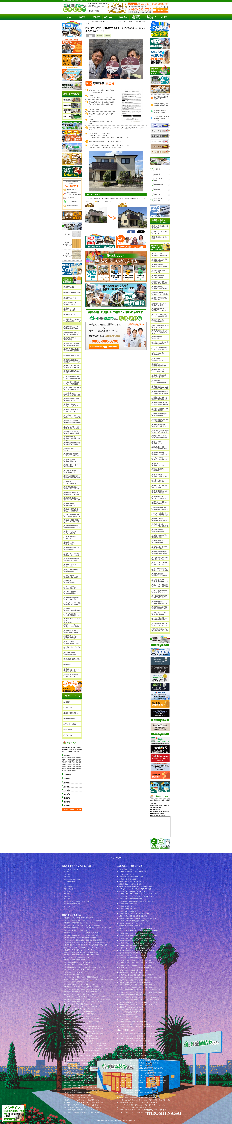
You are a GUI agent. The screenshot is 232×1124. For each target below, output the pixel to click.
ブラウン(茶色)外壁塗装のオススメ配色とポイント (160, 591)
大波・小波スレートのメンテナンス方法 (71, 675)
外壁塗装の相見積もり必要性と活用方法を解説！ (160, 282)
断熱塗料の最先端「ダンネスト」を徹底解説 (160, 525)
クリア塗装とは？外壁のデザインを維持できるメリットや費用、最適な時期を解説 (142, 1080)
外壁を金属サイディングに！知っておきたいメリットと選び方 (137, 940)
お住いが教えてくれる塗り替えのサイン (71, 303)
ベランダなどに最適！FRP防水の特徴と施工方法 (72, 614)
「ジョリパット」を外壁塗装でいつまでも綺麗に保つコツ (80, 1041)
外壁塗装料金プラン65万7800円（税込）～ (131, 881)
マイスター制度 (68, 886)
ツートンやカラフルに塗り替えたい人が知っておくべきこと (161, 118)
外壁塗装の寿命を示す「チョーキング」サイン (71, 405)
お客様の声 (96, 17)
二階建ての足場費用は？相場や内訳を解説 (159, 414)
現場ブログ (67, 874)
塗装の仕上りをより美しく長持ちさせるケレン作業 (72, 432)
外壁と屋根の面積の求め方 (72, 659)
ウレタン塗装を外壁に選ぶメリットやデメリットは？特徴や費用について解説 (141, 1078)
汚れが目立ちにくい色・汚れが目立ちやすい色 (161, 104)
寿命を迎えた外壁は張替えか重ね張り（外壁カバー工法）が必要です (139, 918)
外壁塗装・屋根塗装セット (72, 110)
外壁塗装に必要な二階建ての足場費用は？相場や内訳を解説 (136, 1026)
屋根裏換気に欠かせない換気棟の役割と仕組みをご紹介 (80, 1063)
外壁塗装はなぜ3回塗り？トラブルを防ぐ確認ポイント (79, 1009)
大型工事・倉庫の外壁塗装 (127, 1014)
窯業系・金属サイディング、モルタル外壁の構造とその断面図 (82, 1038)
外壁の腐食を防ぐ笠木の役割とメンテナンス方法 (72, 488)
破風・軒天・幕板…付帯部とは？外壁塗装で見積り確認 (135, 960)
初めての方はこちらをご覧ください (129, 869)
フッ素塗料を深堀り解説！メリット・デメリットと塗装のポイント (83, 1105)
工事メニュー (109, 17)
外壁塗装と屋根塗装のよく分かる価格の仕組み (132, 871)
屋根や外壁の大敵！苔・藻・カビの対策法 (159, 497)
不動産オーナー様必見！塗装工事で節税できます (159, 398)
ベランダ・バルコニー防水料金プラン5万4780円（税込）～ (136, 889)
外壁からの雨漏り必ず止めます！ (128, 903)
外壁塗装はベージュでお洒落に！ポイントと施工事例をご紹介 (82, 1100)
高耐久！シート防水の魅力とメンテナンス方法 (71, 626)
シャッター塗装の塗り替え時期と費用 (70, 587)
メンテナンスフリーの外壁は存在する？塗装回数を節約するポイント (83, 977)
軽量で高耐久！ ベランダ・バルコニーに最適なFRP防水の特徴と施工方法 (85, 1055)
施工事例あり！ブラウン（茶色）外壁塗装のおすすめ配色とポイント (83, 1102)
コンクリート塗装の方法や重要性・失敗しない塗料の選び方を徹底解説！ (140, 999)
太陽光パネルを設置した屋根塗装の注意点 (159, 503)
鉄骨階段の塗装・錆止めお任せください (71, 565)
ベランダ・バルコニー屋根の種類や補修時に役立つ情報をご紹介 (82, 1051)
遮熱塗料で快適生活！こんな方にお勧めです (132, 1053)
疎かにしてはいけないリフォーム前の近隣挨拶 (159, 315)
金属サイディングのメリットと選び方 (70, 532)
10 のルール (67, 884)
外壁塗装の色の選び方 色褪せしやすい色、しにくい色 (79, 923)
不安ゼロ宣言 (68, 891)
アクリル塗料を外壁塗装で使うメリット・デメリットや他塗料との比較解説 (141, 1075)
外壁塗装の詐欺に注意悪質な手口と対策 (159, 304)
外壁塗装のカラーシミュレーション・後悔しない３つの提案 (81, 932)
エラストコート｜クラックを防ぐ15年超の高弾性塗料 (134, 1058)
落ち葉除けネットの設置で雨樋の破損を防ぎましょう (134, 980)
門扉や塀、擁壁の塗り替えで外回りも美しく (132, 923)
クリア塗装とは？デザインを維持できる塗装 (72, 394)
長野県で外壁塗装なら (71, 713)
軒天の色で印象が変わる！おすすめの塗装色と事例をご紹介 (136, 967)
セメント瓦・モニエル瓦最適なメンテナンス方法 (71, 554)
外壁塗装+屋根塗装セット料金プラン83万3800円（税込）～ (136, 886)
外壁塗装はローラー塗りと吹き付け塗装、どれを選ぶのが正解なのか (83, 1028)
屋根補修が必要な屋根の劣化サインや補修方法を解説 (134, 982)
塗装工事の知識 (69, 287)
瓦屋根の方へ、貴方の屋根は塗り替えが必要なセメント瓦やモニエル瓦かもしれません (144, 958)
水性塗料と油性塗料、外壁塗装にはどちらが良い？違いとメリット (138, 1095)
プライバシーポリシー (71, 724)
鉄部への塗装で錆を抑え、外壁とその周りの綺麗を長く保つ (136, 985)
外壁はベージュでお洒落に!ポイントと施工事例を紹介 (160, 585)
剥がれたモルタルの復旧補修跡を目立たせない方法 (72, 421)
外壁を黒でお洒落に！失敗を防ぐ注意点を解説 (159, 574)
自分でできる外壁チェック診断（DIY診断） (76, 964)
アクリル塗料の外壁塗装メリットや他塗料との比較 (72, 377)
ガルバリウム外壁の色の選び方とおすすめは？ (77, 982)
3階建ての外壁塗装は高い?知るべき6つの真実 (160, 326)
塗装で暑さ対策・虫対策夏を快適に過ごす (71, 399)
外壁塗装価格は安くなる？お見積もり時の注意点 (72, 333)
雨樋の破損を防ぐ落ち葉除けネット (69, 504)
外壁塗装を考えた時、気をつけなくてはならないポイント (80, 1006)
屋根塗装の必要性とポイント (127, 908)
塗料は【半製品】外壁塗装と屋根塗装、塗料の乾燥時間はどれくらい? (84, 1026)
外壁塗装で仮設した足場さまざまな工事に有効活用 (160, 403)
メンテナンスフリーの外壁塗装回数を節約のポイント (160, 343)
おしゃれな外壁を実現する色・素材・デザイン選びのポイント (82, 1087)
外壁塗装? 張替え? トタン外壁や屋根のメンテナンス (134, 943)
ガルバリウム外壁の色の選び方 (158, 354)
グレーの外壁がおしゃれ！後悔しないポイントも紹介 (160, 569)
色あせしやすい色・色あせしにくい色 (160, 111)
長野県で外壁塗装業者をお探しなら (74, 903)
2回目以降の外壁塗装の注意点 (157, 359)
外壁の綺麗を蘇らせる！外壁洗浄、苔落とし (159, 492)
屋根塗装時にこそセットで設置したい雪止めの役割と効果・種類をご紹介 (140, 977)
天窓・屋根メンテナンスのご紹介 (71, 482)
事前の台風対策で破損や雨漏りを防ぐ (158, 530)
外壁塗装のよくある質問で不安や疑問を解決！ (160, 260)
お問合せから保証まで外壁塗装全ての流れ (131, 876)
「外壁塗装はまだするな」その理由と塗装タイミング (72, 320)
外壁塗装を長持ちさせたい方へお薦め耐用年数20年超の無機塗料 (137, 1097)
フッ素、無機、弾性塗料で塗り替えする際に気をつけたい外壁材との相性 (85, 1043)
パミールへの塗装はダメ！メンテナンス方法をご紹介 (160, 514)
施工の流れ (123, 17)
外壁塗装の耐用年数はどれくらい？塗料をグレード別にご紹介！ (82, 984)
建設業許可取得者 (69, 718)
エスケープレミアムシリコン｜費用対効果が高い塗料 (134, 1048)
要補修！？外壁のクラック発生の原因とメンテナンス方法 (80, 994)
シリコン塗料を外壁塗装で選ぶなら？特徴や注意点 (72, 388)
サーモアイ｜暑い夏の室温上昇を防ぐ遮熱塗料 (132, 1038)
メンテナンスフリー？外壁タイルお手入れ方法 (159, 458)
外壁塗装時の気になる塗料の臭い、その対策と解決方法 (80, 950)
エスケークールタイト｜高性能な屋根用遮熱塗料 (133, 1051)
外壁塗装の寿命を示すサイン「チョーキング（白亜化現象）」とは (83, 991)
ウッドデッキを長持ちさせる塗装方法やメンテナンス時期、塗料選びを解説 (141, 992)
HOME (88, 21)
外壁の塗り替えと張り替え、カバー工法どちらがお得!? (80, 969)
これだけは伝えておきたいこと (73, 879)
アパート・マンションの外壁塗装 (128, 1017)
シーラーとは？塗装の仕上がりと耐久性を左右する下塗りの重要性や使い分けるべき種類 (144, 1100)
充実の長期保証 (68, 889)
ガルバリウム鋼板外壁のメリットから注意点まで (159, 348)
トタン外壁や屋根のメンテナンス (70, 537)
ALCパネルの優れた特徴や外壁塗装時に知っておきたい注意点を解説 (83, 1033)
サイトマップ (68, 735)
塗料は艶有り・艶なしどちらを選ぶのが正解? (159, 447)
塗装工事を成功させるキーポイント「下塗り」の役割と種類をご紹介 (139, 1102)
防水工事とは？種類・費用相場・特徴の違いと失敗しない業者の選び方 (84, 1053)
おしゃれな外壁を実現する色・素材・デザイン (160, 558)
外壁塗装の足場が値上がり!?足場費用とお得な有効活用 (135, 1024)
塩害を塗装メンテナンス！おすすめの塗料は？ (72, 637)
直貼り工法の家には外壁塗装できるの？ (158, 442)
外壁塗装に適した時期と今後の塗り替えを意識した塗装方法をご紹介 (83, 987)
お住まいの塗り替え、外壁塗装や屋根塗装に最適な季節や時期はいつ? (84, 989)
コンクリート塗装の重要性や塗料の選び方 (71, 592)
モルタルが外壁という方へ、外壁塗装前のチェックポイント (136, 1107)
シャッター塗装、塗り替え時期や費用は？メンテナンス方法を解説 (138, 997)
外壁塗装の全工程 (69, 314)
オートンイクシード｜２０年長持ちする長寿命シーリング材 (136, 1070)
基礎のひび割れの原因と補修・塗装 (157, 541)
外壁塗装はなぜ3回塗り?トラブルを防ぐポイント (71, 454)
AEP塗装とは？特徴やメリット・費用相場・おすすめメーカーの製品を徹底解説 (142, 1082)
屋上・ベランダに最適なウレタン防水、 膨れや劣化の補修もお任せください (85, 1058)
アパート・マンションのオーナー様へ (159, 232)
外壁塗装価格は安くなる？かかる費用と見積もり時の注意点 (136, 896)
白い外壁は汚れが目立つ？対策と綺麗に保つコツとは (160, 580)
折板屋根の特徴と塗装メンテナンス (69, 543)
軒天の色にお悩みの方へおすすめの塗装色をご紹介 (72, 476)
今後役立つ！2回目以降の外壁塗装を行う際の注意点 (134, 921)
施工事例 (82, 17)
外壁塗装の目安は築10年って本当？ (69, 309)
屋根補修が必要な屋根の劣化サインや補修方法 (71, 510)
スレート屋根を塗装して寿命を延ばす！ (130, 1012)
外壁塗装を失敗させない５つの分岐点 (159, 271)
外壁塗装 (72, 99)
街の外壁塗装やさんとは (71, 869)
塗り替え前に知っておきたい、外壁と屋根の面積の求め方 (80, 1036)
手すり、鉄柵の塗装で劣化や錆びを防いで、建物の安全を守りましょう (139, 990)
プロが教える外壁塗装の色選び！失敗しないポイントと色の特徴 (82, 920)
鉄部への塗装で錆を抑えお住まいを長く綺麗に (71, 559)
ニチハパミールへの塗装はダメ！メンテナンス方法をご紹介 (81, 1070)
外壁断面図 (67, 664)
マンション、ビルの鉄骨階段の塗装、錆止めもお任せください (137, 987)
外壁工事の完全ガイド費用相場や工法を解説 (71, 327)
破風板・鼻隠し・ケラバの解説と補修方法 (72, 465)
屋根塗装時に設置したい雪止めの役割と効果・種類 (72, 499)
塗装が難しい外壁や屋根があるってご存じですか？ (160, 431)
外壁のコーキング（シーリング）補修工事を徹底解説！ (135, 938)
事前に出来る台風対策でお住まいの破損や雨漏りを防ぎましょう (82, 1075)
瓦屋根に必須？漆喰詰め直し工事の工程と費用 (132, 953)
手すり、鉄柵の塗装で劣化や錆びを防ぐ (71, 570)
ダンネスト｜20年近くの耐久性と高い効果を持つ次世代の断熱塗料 (138, 1063)
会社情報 (66, 894)
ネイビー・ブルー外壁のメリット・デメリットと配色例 (80, 1090)
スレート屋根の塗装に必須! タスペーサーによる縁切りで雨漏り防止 (83, 1021)
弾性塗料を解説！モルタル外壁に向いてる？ (160, 602)
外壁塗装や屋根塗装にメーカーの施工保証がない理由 (160, 392)
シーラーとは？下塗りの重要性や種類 (159, 381)
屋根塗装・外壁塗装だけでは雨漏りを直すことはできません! (81, 955)
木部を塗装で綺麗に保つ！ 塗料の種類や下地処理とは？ (80, 1068)
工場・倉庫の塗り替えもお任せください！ (160, 227)
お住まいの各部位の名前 (71, 355)
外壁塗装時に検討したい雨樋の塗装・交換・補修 (71, 493)
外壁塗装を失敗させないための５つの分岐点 (76, 930)
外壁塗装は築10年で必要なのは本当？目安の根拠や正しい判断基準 (83, 940)
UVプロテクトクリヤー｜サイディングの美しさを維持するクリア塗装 (139, 1060)
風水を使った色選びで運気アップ (161, 98)
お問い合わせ (68, 729)
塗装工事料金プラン (136, 17)
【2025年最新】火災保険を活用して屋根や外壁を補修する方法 (137, 901)
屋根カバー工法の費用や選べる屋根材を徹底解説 (71, 350)
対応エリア (67, 896)
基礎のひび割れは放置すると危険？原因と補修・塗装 (79, 1080)
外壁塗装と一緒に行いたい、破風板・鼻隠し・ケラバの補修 (136, 962)
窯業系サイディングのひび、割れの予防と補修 (159, 436)
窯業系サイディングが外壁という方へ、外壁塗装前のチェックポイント (139, 1110)
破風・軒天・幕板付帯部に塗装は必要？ (71, 460)
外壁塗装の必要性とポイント (127, 906)
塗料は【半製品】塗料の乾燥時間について (71, 642)
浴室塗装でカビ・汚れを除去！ (70, 581)
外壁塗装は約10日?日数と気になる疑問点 (159, 309)
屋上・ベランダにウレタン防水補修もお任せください (72, 620)
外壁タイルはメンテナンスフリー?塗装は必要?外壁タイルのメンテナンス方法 (141, 948)
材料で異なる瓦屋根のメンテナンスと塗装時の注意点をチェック (137, 955)
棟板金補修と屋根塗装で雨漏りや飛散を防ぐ (71, 598)
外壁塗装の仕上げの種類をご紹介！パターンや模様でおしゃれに (82, 1112)
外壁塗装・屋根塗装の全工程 (127, 879)
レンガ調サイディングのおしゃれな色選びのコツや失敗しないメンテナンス (85, 996)
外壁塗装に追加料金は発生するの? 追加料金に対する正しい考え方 (138, 935)
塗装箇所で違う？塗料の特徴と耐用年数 (159, 365)
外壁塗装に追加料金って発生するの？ (158, 276)
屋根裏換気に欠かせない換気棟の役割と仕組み (71, 631)
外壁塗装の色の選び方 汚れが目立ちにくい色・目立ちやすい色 (82, 925)
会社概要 (163, 17)
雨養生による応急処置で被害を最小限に (159, 536)
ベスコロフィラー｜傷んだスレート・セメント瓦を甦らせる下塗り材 (139, 1043)
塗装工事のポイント (70, 298)
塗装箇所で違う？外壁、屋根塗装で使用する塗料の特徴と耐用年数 (138, 1087)
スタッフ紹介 (68, 707)
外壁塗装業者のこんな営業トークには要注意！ (160, 420)
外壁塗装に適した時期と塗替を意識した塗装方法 (71, 366)
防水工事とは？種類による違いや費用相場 (72, 609)
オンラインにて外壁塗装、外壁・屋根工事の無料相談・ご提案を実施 (139, 930)
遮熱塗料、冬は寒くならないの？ (128, 1085)
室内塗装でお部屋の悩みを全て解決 (129, 926)
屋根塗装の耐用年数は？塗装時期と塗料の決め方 (159, 552)
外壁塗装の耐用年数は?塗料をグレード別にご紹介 (72, 361)
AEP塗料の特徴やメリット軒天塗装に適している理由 (160, 630)
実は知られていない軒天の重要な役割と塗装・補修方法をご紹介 (137, 965)
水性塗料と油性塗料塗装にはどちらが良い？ (159, 453)
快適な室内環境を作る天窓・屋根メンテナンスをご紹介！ (135, 970)
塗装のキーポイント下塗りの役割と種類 (158, 370)
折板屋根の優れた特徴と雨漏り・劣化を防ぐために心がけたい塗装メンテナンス (142, 945)
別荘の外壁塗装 (123, 1019)
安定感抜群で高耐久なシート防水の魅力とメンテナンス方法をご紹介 (83, 1060)
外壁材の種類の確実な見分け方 (157, 337)
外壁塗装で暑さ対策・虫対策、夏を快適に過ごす (133, 1021)
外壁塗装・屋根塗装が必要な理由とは (75, 959)
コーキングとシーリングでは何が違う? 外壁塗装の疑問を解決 (81, 1031)
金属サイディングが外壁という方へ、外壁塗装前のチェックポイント (139, 1112)
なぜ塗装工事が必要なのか (72, 292)
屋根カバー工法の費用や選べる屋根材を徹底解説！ (134, 916)
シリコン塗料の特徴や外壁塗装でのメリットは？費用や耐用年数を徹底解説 (141, 1073)
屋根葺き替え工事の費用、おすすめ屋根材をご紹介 (134, 913)
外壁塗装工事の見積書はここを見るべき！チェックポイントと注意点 (139, 894)
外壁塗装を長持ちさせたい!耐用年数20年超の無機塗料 (160, 387)
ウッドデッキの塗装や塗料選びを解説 (71, 576)
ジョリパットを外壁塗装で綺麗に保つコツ (160, 475)
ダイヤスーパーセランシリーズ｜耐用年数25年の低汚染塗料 (136, 1046)
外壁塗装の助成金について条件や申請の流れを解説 (134, 933)
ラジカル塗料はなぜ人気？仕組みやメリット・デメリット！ (81, 1110)
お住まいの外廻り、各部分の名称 (73, 972)
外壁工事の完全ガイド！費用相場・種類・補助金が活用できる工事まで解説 (85, 945)
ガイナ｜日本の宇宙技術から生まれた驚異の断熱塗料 (134, 1065)
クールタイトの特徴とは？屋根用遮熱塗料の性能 (160, 619)
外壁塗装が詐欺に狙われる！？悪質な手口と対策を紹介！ (80, 1014)
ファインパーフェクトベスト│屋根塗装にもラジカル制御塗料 (137, 1036)
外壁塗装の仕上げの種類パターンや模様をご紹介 (159, 608)
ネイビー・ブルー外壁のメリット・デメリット (159, 563)
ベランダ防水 (72, 116)
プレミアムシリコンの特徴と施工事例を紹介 (159, 613)
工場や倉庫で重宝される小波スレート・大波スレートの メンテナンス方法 (85, 1046)
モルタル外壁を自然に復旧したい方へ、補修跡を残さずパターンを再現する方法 (87, 999)
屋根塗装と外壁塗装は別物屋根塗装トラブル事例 (72, 443)
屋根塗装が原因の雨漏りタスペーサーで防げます (71, 521)
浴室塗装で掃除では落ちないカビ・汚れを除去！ (133, 994)
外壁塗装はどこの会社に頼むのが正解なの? (76, 1023)
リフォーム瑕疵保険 (69, 881)
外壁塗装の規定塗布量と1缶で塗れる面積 (159, 486)
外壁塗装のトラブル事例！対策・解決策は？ (160, 547)
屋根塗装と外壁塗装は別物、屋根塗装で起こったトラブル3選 (81, 1018)
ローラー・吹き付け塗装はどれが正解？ (158, 481)
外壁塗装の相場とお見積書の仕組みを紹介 (159, 287)
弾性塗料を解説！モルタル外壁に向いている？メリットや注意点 (82, 1107)
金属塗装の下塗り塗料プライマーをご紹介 (159, 376)
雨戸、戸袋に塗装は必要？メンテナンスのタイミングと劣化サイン (138, 1002)
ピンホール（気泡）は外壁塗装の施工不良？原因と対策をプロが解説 (83, 1001)
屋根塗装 (72, 105)
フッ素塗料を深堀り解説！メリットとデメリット (160, 596)
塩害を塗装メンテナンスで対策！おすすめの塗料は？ (79, 1065)
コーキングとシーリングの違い (72, 648)
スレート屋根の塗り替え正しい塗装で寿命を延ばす (72, 515)
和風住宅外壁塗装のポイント (158, 464)
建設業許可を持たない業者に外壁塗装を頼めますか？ (79, 901)
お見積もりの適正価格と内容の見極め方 (159, 298)
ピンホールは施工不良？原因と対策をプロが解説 (71, 427)
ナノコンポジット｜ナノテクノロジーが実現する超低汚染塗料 (137, 1055)
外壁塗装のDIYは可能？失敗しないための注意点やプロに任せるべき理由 (84, 967)
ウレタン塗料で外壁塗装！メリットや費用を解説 (72, 383)
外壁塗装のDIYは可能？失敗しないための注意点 (159, 425)
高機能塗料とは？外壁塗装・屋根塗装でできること (72, 438)
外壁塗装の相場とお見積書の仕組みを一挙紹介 (132, 891)
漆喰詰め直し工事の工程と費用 (158, 470)
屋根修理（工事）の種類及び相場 (70, 338)
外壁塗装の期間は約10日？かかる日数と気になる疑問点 (80, 937)
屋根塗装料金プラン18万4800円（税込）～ (131, 884)
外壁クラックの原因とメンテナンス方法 (71, 410)
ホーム (68, 17)
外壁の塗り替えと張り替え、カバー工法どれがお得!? (159, 332)
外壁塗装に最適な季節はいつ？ (71, 372)
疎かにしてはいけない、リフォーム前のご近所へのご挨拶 (80, 947)
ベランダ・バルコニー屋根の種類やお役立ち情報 (72, 603)
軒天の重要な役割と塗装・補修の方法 (70, 471)
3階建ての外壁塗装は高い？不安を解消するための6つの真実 (81, 952)
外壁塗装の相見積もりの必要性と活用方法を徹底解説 (79, 1011)
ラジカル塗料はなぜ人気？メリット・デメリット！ (160, 624)
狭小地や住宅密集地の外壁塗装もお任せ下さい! (72, 526)
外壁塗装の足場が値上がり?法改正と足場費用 (160, 409)
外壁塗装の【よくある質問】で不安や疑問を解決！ (78, 918)
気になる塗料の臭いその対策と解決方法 (158, 320)
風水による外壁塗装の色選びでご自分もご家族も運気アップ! (81, 935)
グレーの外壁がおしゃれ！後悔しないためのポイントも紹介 (81, 1092)
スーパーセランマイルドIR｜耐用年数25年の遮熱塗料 (134, 1041)
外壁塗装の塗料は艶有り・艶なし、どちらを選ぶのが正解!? (136, 1092)
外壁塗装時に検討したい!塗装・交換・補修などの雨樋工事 (136, 975)
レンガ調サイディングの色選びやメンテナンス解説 (72, 416)
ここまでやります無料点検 (150, 17)
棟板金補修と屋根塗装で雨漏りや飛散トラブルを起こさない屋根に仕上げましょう (87, 1048)
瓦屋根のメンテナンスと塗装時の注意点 (71, 548)
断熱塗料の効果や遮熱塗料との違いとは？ (159, 519)
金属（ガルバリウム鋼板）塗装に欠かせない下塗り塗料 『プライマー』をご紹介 (142, 1105)
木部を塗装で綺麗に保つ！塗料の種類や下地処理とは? (160, 508)
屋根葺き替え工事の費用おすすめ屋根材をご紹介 (71, 344)
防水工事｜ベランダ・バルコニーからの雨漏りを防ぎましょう (137, 928)
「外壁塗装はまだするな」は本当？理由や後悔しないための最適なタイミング (86, 942)
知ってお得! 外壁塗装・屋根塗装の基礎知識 (76, 957)
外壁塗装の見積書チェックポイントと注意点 (160, 293)
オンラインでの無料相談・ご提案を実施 (159, 254)
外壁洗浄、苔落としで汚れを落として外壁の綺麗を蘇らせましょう (138, 1004)
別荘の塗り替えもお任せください (160, 238)
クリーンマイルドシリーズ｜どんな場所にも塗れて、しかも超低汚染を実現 (141, 1068)
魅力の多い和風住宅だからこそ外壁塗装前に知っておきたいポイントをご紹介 (141, 950)
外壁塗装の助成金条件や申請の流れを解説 (159, 265)
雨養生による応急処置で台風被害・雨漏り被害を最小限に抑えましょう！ (85, 1078)
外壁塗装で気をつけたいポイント (71, 449)
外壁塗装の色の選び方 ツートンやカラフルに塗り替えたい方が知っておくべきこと (87, 927)
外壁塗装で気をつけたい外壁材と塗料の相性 (71, 670)
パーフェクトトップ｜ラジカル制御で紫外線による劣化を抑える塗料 (139, 1033)
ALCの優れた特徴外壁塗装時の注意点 (70, 653)
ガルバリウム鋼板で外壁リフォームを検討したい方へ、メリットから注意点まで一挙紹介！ (90, 979)
